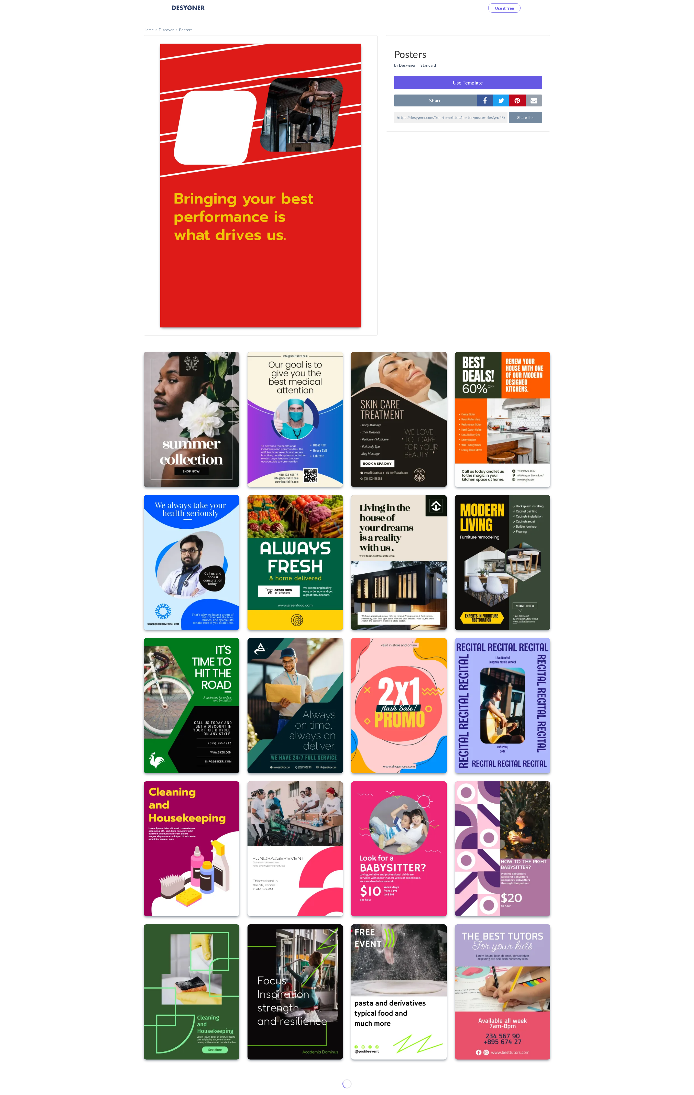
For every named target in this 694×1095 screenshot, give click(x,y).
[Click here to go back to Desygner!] (188, 11)
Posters (185, 29)
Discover (166, 29)
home (149, 29)
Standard (428, 65)
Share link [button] (525, 117)
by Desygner (405, 65)
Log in (472, 8)
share (435, 100)
